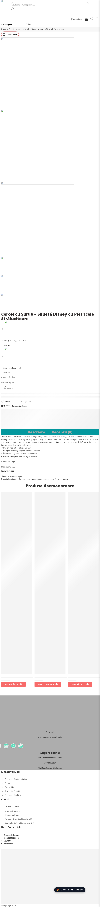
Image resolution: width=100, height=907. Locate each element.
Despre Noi (9, 787)
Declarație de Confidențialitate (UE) (19, 823)
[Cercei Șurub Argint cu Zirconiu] (3, 330)
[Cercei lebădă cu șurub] (3, 357)
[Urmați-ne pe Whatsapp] (25, 746)
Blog (29, 24)
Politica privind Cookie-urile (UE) (18, 819)
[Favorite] (92, 19)
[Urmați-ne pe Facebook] (3, 746)
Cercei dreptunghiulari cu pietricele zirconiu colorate (28, 677)
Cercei (11, 29)
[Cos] (86, 19)
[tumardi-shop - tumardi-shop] (8, 1)
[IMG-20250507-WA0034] (50, 73)
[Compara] (97, 19)
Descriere (36, 432)
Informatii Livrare (12, 811)
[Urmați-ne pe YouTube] (18, 746)
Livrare (9, 388)
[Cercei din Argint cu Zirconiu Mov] (83, 583)
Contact (8, 783)
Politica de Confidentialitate (16, 779)
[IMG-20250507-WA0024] (50, 218)
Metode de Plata (12, 815)
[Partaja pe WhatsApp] (26, 402)
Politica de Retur (12, 807)
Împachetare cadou (70, 890)
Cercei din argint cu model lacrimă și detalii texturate (62, 677)
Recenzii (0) (62, 432)
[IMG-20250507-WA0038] (50, 146)
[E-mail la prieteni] (30, 402)
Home (3, 29)
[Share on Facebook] (21, 402)
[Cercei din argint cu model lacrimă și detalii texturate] (50, 583)
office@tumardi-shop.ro (51, 768)
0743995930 (50, 763)
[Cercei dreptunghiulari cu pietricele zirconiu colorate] (16, 583)
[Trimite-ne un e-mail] (11, 746)
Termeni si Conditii (12, 791)
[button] (13, 684)
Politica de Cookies (13, 795)
